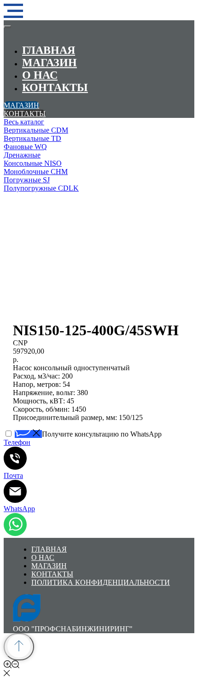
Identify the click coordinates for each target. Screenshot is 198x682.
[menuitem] (99, 122)
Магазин (49, 63)
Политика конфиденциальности (100, 582)
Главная (48, 50)
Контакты (55, 87)
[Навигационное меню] (13, 11)
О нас (40, 75)
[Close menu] (7, 26)
